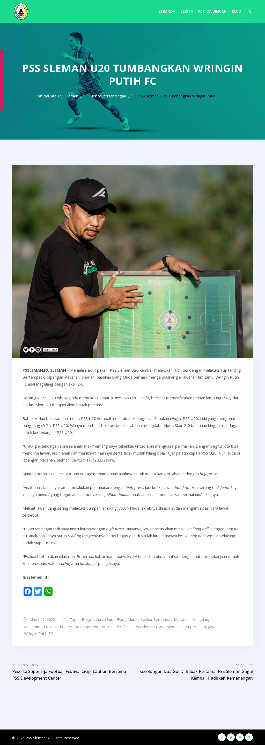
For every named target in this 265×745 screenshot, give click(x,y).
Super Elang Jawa (201, 626)
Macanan (181, 619)
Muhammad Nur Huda (43, 626)
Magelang (201, 619)
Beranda (166, 11)
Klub (236, 11)
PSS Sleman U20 (148, 626)
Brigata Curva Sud (97, 619)
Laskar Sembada (155, 619)
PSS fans (123, 626)
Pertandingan (212, 11)
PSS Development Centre (89, 626)
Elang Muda (127, 619)
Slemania (174, 626)
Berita (186, 11)
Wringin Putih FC (38, 633)
